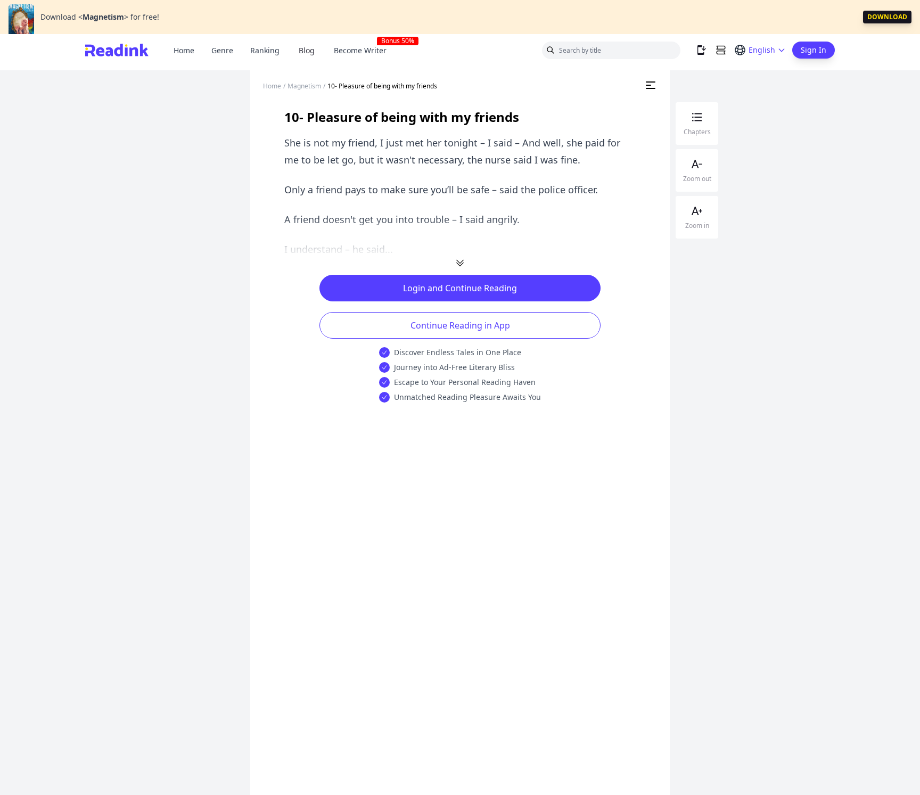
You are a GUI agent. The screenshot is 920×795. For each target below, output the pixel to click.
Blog (307, 50)
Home (184, 50)
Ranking (265, 50)
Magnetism (304, 86)
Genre (222, 50)
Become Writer (364, 50)
